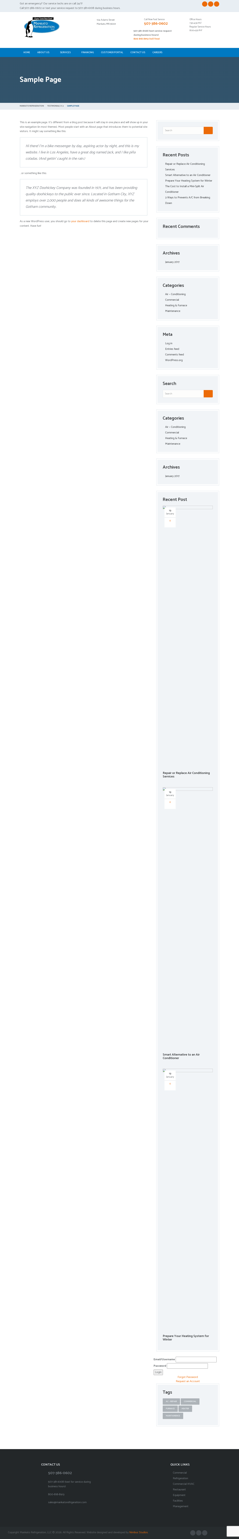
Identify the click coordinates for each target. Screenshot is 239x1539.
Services (65, 53)
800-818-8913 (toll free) (146, 39)
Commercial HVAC (183, 1484)
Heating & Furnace (176, 305)
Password (160, 1366)
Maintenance (172, 311)
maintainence (173, 1415)
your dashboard (80, 221)
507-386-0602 (156, 23)
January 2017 (172, 262)
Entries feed (172, 349)
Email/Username (165, 1359)
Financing (87, 53)
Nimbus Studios (138, 1532)
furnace (170, 1408)
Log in (168, 343)
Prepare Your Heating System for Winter (188, 180)
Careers (157, 53)
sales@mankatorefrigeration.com (67, 1502)
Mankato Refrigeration (32, 106)
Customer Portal (112, 53)
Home (26, 53)
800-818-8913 (56, 1494)
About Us (43, 53)
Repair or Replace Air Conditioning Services (186, 774)
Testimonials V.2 (55, 106)
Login (158, 1372)
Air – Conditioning (175, 294)
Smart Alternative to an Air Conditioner (187, 175)
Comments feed (174, 354)
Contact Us (137, 53)
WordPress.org (174, 360)
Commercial (172, 300)
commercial (190, 1401)
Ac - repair (171, 1401)
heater (185, 1408)
